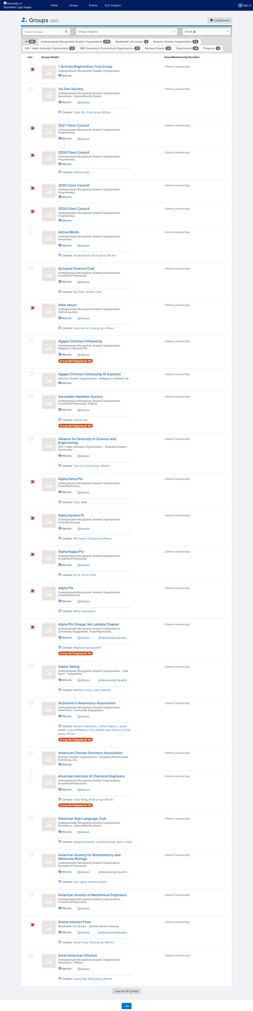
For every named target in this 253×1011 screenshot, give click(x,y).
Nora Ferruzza (114, 729)
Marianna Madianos (85, 726)
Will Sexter (79, 538)
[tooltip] (32, 69)
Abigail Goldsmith (83, 841)
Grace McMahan (77, 729)
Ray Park (78, 291)
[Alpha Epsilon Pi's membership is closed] (30, 519)
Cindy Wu (79, 112)
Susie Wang (80, 799)
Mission (85, 102)
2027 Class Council (73, 125)
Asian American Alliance (77, 955)
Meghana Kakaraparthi (87, 647)
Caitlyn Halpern (107, 726)
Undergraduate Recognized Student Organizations (75, 41)
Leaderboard (221, 20)
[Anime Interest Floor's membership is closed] (30, 925)
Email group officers (98, 112)
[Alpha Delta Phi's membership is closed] (30, 482)
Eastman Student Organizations (175, 41)
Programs (211, 48)
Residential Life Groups (131, 41)
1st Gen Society (70, 89)
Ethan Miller (80, 502)
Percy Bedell (96, 729)
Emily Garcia (80, 328)
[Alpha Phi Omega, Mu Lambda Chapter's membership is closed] (30, 627)
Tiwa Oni (78, 465)
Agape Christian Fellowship (80, 341)
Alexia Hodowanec (84, 611)
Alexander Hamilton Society (80, 396)
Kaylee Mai (79, 978)
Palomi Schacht (97, 881)
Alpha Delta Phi (70, 479)
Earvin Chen (89, 574)
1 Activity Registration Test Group (85, 66)
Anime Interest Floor (74, 922)
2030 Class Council (73, 209)
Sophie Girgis (81, 172)
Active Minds (68, 232)
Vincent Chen (94, 291)
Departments (186, 48)
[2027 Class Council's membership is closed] (30, 129)
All (29, 41)
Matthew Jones (82, 690)
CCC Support (113, 5)
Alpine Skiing (68, 667)
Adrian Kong (80, 942)
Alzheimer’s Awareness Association (87, 703)
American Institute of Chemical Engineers (91, 776)
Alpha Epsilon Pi (71, 515)
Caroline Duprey (105, 841)
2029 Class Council (73, 185)
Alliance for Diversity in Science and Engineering (87, 441)
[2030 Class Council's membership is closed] (30, 212)
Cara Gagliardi (102, 690)
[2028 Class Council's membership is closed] (30, 156)
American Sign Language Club (82, 818)
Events (93, 5)
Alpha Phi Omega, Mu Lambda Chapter (88, 624)
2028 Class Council (73, 152)
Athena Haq (80, 419)
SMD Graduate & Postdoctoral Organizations (109, 48)
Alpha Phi (65, 588)
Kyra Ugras (80, 881)
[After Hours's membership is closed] (30, 308)
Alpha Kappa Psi (71, 552)
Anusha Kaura (81, 255)
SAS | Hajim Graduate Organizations (49, 48)
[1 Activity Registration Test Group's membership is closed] (30, 70)
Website (66, 75)
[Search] (66, 31)
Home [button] (54, 5)
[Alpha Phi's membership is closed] (30, 591)
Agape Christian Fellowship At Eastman (89, 374)
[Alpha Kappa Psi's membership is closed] (30, 555)
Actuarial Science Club (76, 268)
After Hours (67, 305)
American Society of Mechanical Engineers (92, 895)
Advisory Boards (157, 48)
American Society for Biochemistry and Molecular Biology (89, 857)
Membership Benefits (114, 637)
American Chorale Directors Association (90, 753)
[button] (19, 5)
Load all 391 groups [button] (126, 991)
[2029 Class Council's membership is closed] (30, 189)
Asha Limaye (124, 841)
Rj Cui (76, 574)
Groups (73, 5)
